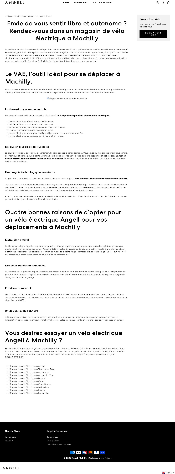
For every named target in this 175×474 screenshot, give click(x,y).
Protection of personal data (59, 445)
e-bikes (66, 3)
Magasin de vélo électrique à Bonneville (29, 393)
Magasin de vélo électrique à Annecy (27, 366)
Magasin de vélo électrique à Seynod (27, 378)
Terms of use (52, 437)
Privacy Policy (53, 441)
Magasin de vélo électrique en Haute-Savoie (30, 16)
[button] (168, 472)
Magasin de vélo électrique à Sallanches (29, 387)
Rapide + (9, 441)
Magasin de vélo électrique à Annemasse (29, 372)
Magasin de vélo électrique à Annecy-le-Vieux (32, 375)
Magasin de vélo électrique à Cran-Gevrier (30, 384)
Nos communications (102, 3)
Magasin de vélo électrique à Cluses (26, 381)
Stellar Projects (105, 458)
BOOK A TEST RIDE (14, 357)
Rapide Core (10, 437)
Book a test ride (153, 34)
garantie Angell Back (101, 251)
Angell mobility (81, 3)
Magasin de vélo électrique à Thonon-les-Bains (32, 369)
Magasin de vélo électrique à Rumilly (27, 390)
